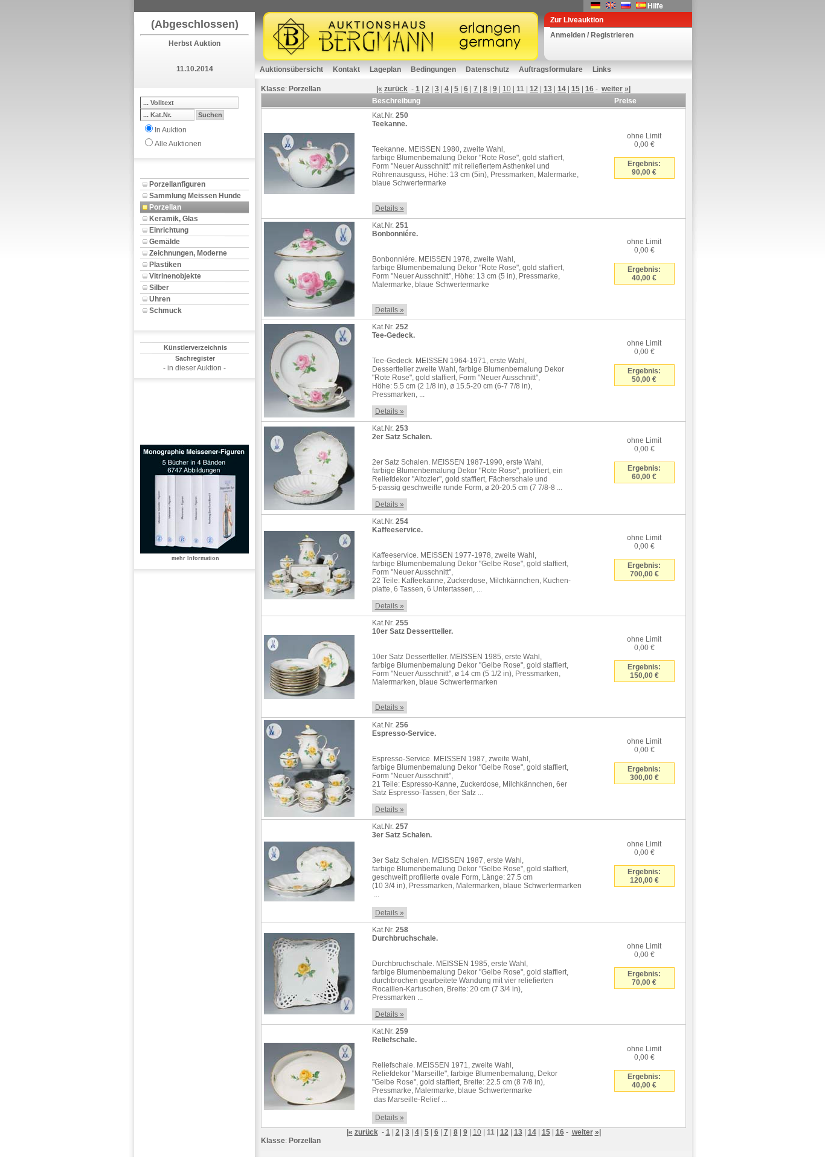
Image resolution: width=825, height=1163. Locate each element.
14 (561, 89)
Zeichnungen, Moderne (188, 253)
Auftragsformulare (551, 69)
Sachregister (195, 358)
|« (379, 89)
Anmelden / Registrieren (592, 35)
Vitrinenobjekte (175, 276)
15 (575, 89)
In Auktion (171, 130)
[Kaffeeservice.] (309, 563)
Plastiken (165, 264)
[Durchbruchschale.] (309, 971)
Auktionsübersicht (291, 69)
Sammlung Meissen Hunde (195, 196)
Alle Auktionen (178, 144)
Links (601, 69)
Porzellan (165, 207)
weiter (612, 89)
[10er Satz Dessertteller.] (309, 664)
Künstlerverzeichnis (195, 347)
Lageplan (385, 69)
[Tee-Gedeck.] (309, 368)
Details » (389, 208)
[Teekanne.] (309, 161)
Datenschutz (487, 69)
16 (589, 89)
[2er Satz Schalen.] (309, 466)
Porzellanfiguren (177, 184)
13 (548, 89)
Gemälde (164, 241)
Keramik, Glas (173, 218)
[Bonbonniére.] (309, 267)
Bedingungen (433, 69)
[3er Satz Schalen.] (309, 869)
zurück (396, 89)
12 (534, 89)
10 (506, 89)
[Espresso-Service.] (309, 766)
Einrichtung (168, 230)
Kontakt (346, 69)
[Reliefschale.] (309, 1073)
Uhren (159, 299)
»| (627, 89)
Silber (159, 287)
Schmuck (165, 310)
